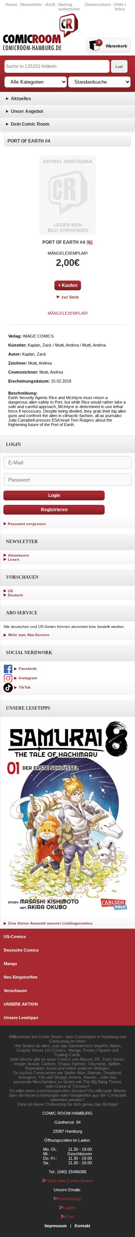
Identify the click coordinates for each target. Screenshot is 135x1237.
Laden (69, 1207)
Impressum (56, 1225)
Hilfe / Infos (120, 6)
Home (11, 4)
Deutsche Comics (21, 950)
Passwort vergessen (27, 524)
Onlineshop (69, 1198)
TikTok (24, 687)
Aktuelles (21, 98)
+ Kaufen (67, 285)
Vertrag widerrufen (69, 6)
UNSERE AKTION (21, 1004)
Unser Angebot (27, 111)
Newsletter (31, 4)
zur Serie (69, 297)
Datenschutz (98, 4)
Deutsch (15, 595)
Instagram (27, 678)
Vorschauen (15, 990)
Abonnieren (18, 555)
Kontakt (82, 1225)
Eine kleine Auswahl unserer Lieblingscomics (50, 923)
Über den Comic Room (69, 1180)
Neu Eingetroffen (21, 977)
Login (54, 495)
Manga (10, 963)
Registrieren (54, 509)
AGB (50, 4)
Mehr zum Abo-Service (28, 635)
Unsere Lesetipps (21, 1017)
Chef (69, 1216)
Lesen (13, 559)
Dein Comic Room (30, 124)
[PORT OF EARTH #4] (67, 195)
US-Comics (15, 936)
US (10, 591)
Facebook (27, 669)
